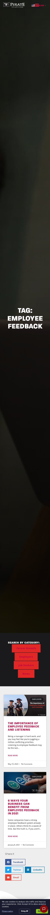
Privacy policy (7, 911)
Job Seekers (26, 665)
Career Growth (26, 648)
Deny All (24, 911)
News (26, 673)
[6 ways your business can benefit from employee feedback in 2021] (25, 782)
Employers (26, 656)
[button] (15, 862)
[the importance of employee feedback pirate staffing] (25, 705)
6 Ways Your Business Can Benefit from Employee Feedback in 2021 (23, 807)
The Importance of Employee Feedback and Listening (23, 726)
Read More (13, 755)
